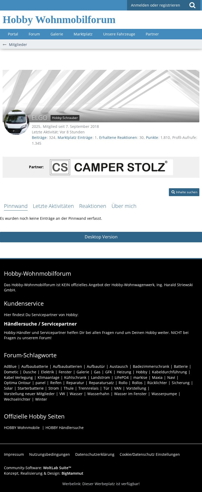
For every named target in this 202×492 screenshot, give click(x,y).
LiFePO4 (122, 377)
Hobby (141, 371)
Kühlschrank (75, 377)
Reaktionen (92, 206)
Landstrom (100, 377)
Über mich (124, 206)
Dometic (11, 371)
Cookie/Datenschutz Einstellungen (150, 454)
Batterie (181, 366)
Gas (97, 371)
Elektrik (47, 371)
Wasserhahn (98, 393)
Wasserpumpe (164, 393)
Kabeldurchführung (169, 371)
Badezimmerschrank (151, 366)
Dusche (29, 371)
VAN (118, 388)
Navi (171, 377)
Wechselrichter (17, 399)
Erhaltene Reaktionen (118, 137)
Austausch (119, 366)
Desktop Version (101, 237)
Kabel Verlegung (18, 377)
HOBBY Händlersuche (65, 427)
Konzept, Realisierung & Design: (43, 473)
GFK (108, 371)
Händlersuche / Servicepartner (40, 324)
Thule (69, 388)
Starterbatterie (31, 388)
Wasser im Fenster (130, 393)
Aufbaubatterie (34, 366)
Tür (106, 388)
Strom (53, 388)
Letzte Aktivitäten (53, 206)
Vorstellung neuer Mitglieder (29, 393)
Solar (8, 388)
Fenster (65, 371)
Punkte (152, 137)
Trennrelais (88, 388)
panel (41, 382)
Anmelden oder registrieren (155, 5)
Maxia (157, 377)
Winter (41, 399)
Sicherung (181, 382)
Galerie (83, 371)
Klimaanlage (48, 377)
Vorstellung (136, 388)
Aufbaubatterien (67, 366)
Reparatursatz (101, 382)
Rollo (123, 382)
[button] (192, 5)
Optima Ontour (17, 382)
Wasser (76, 393)
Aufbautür (96, 366)
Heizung (124, 371)
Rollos (137, 382)
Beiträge (39, 137)
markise (140, 377)
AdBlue (10, 366)
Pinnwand (16, 206)
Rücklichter (157, 382)
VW (62, 393)
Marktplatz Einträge (75, 137)
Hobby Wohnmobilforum (59, 19)
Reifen (56, 382)
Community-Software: (37, 467)
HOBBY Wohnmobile (22, 427)
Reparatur (75, 382)
